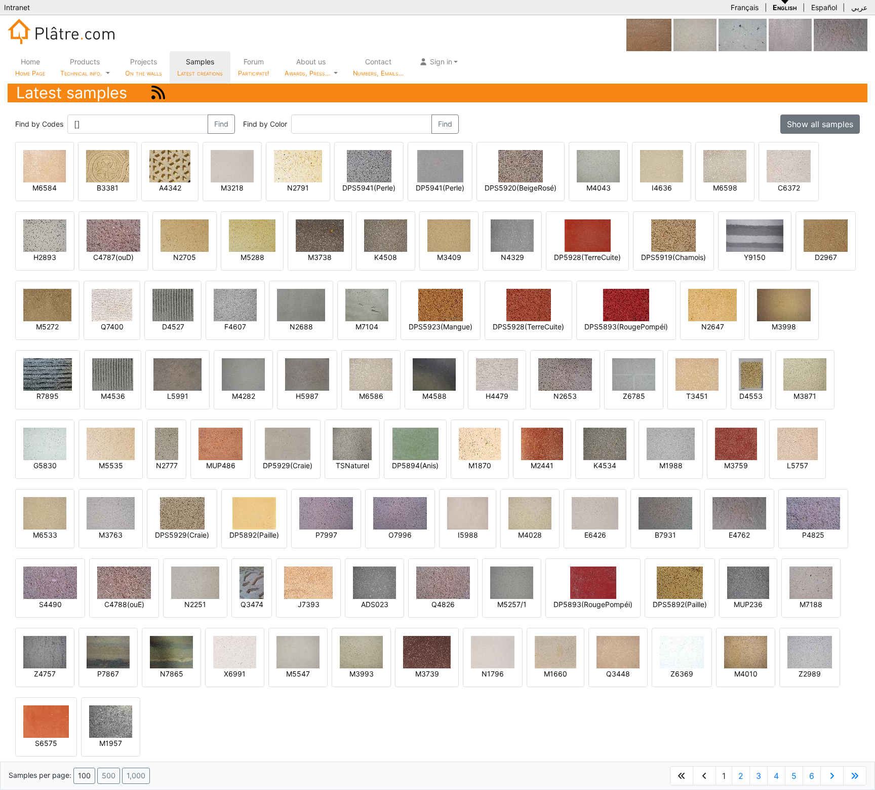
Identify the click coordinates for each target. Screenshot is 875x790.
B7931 (665, 535)
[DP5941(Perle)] (440, 165)
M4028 (530, 535)
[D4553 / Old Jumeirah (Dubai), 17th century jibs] (751, 373)
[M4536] (112, 373)
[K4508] (385, 235)
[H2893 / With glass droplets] (44, 235)
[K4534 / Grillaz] (604, 443)
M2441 (542, 465)
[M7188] (810, 582)
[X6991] (234, 651)
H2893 (44, 257)
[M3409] (448, 235)
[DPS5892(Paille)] (680, 582)
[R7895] (47, 373)
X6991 (235, 673)
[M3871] (804, 373)
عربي (859, 7)
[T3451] (697, 373)
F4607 (235, 326)
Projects (143, 67)
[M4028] (529, 512)
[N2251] (195, 582)
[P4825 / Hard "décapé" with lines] (813, 512)
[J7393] (308, 582)
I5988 (468, 535)
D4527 (173, 326)
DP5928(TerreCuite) (587, 257)
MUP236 (748, 604)
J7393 (309, 604)
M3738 (320, 257)
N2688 (301, 326)
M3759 (736, 465)
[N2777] (166, 443)
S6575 (46, 743)
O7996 (400, 535)
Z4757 (45, 673)
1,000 (136, 775)
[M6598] (724, 165)
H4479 (497, 396)
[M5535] (111, 443)
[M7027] (790, 34)
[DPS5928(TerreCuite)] (528, 304)
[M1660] (555, 651)
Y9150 (755, 257)
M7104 (366, 326)
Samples (200, 67)
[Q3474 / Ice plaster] (252, 582)
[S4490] (50, 582)
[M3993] (361, 651)
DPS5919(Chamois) (673, 257)
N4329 (512, 257)
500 (108, 775)
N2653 (565, 396)
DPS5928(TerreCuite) (528, 326)
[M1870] (480, 443)
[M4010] (745, 651)
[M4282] (243, 373)
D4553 (751, 396)
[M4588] (434, 373)
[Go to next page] (832, 775)
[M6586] (370, 373)
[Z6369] (682, 651)
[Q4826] (443, 582)
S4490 (50, 604)
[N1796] (492, 651)
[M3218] (232, 165)
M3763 (111, 535)
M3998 (784, 326)
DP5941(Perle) (440, 187)
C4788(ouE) (124, 604)
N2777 (167, 465)
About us (308, 67)
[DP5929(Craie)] (287, 443)
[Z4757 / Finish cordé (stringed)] (44, 651)
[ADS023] (374, 582)
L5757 (797, 465)
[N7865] (171, 651)
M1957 (110, 743)
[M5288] (252, 235)
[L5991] (177, 373)
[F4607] (235, 304)
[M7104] (366, 304)
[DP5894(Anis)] (415, 443)
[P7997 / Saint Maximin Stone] (326, 512)
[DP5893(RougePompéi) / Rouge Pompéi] (593, 582)
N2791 (298, 187)
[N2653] (565, 373)
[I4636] (661, 165)
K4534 (604, 465)
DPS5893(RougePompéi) (626, 326)
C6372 (789, 187)
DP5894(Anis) (415, 465)
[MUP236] (748, 582)
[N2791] (298, 165)
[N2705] (185, 235)
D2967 (826, 257)
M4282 (243, 396)
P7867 (108, 673)
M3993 (361, 673)
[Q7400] (112, 304)
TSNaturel (352, 465)
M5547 (298, 673)
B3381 (107, 187)
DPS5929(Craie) (182, 535)
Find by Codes (39, 124)
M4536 (113, 396)
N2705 (184, 257)
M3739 (427, 673)
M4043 (598, 187)
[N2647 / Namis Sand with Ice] (712, 304)
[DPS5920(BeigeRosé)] (520, 165)
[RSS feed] (158, 92)
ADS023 (374, 604)
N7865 (171, 673)
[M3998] (784, 304)
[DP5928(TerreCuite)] (588, 235)
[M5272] (47, 304)
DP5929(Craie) (287, 465)
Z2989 (810, 673)
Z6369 (681, 673)
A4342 (170, 187)
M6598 (725, 187)
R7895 (47, 396)
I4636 (662, 187)
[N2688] (301, 304)
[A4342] (169, 165)
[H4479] (497, 373)
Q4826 (443, 604)
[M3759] (736, 443)
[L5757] (797, 443)
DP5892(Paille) (254, 535)
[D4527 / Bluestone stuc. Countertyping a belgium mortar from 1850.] (172, 304)
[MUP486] (220, 443)
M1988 (671, 465)
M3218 (232, 187)
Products (81, 67)
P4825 (813, 535)
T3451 (697, 396)
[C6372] (789, 165)
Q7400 (112, 326)
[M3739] (427, 651)
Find (221, 124)
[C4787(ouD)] (113, 235)
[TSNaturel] (352, 443)
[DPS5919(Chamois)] (673, 235)
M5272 (47, 326)
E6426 (595, 535)
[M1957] (110, 721)
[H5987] (307, 373)
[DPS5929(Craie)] (182, 512)
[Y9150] (754, 235)
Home (30, 67)
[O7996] (400, 512)
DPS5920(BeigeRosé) (520, 187)
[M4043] (598, 165)
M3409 (449, 257)
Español (824, 7)
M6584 (44, 187)
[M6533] (44, 512)
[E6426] (595, 512)
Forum (253, 67)
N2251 (195, 604)
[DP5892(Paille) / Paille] (254, 512)
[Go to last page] (854, 775)
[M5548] (695, 34)
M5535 (111, 465)
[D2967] (826, 235)
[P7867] (108, 651)
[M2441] (542, 443)
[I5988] (467, 512)
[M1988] (671, 443)
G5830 (45, 465)
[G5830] (44, 443)
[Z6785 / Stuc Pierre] (633, 373)
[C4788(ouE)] (124, 582)
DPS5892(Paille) (680, 604)
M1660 (555, 673)
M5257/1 (512, 604)
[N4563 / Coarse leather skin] (648, 34)
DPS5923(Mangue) (440, 326)
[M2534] (743, 34)
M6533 (45, 535)
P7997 (326, 535)
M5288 (252, 257)
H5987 (307, 396)
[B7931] (665, 512)
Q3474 (252, 604)
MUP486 (220, 465)
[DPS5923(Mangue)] (440, 304)
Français (745, 7)
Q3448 (618, 673)
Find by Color (265, 124)
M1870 (479, 465)
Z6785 (634, 396)
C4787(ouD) (113, 257)
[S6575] (46, 721)
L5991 (177, 396)
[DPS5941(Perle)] (369, 165)
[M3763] (111, 512)
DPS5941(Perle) (368, 187)
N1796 (493, 673)
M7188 (811, 604)
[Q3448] (618, 651)
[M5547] (298, 651)
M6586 (371, 396)
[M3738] (320, 235)
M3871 (804, 396)
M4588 (434, 396)
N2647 (712, 326)
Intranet (17, 7)
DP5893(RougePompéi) (592, 604)
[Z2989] (809, 651)
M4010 (746, 673)
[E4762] (840, 34)
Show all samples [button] (820, 124)
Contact (378, 67)
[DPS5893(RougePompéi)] (626, 304)
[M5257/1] (511, 582)
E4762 (739, 535)
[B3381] (107, 165)
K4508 (385, 257)
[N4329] (512, 235)
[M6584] (44, 165)
